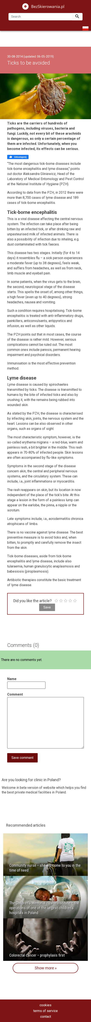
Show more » (46, 968)
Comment (15, 694)
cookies (45, 1005)
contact (45, 1017)
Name (12, 679)
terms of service (45, 1011)
